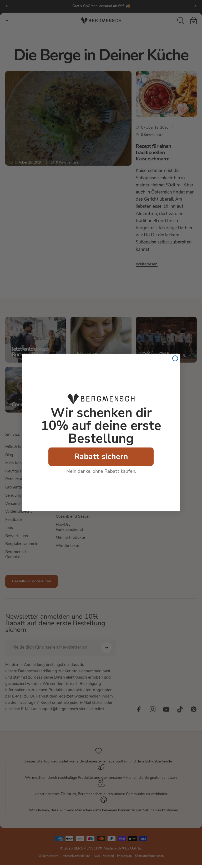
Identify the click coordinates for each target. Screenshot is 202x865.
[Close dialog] (175, 358)
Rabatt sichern (101, 456)
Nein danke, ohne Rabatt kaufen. (101, 471)
